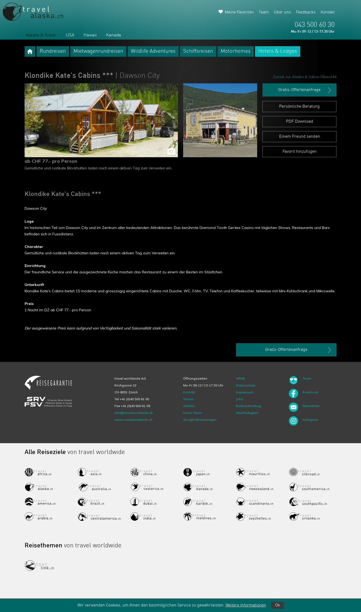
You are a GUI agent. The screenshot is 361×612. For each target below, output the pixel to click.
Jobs (239, 399)
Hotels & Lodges (277, 51)
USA (70, 35)
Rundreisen (53, 51)
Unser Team (192, 413)
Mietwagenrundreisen (98, 51)
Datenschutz (246, 385)
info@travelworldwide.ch (133, 413)
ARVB (240, 378)
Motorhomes (236, 51)
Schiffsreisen (198, 51)
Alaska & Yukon (41, 35)
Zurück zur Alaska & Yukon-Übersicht (304, 76)
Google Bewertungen (199, 420)
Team (264, 12)
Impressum (244, 392)
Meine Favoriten (239, 12)
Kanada (113, 35)
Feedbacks (306, 12)
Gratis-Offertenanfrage (299, 90)
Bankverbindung (248, 406)
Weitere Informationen (245, 605)
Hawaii (90, 35)
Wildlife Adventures (153, 51)
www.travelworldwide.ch (133, 420)
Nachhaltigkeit (247, 413)
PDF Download (299, 121)
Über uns (282, 12)
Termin (188, 399)
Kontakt (328, 12)
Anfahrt (189, 406)
